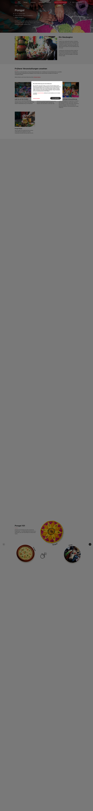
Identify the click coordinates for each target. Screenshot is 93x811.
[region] (46, 91)
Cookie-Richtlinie (40, 93)
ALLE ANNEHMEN (55, 98)
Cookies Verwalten (36, 98)
